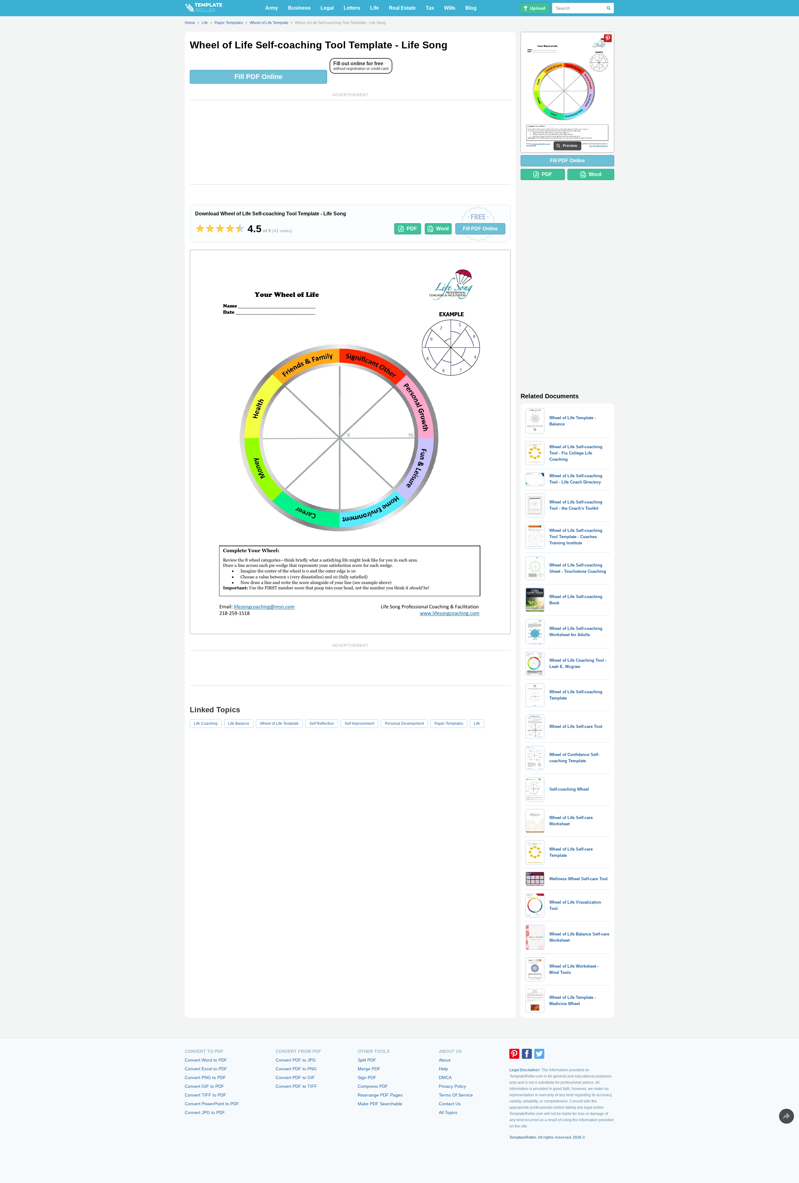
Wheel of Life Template (279, 723)
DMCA (445, 1077)
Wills (449, 8)
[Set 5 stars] (240, 229)
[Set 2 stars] (210, 229)
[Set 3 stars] (220, 229)
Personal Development (404, 723)
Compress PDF (373, 1086)
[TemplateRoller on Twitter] (539, 1054)
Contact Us (450, 1103)
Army (271, 8)
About (444, 1060)
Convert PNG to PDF (205, 1077)
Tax (430, 8)
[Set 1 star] (200, 229)
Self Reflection (321, 723)
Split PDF (367, 1060)
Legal (327, 8)
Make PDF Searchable (380, 1103)
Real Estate (402, 8)
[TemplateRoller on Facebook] (527, 1054)
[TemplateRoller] (203, 8)
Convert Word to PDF (206, 1060)
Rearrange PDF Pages (380, 1094)
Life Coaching (206, 723)
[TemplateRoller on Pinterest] (514, 1054)
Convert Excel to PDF (206, 1068)
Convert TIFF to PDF (205, 1094)
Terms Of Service (456, 1094)
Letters (352, 8)
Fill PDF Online (258, 77)
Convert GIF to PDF (204, 1086)
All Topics (448, 1112)
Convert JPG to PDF (205, 1112)
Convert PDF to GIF (295, 1077)
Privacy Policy (452, 1086)
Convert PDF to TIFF (296, 1086)
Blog (471, 8)
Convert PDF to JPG (296, 1060)
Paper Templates (448, 723)
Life (374, 8)
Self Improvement (359, 723)
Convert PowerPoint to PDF (212, 1103)
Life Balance (238, 723)
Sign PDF (367, 1077)
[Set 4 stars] (230, 229)
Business (299, 8)
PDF (412, 228)
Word (442, 228)
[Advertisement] (350, 142)
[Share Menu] (786, 1116)
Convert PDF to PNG (296, 1068)
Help (443, 1068)
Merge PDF (369, 1068)
